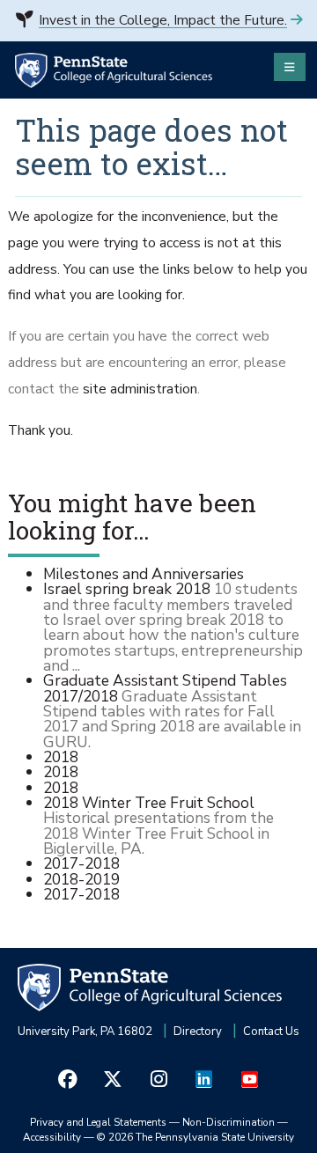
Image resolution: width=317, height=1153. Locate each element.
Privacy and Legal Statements (98, 1122)
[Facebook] (68, 1080)
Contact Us (271, 1031)
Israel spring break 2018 (126, 588)
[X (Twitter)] (113, 1080)
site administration (140, 389)
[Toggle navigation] (290, 67)
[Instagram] (158, 1080)
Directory (197, 1031)
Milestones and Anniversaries (143, 573)
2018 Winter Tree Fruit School (148, 802)
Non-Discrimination (228, 1122)
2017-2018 (81, 863)
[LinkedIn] (204, 1080)
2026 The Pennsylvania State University (195, 1137)
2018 (60, 756)
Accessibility (52, 1137)
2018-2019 (81, 879)
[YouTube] (249, 1080)
